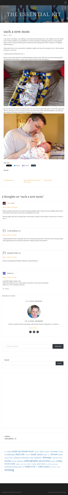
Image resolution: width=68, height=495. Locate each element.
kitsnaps (47, 457)
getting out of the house (21, 458)
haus (31, 458)
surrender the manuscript (52, 464)
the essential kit (34, 14)
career (37, 451)
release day (23, 464)
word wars (53, 467)
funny (60, 454)
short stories (41, 464)
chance (41, 451)
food (49, 454)
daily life (20, 454)
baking (9, 451)
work (58, 467)
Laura (9, 203)
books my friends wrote (23, 451)
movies (8, 461)
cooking (61, 451)
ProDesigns (62, 492)
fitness (45, 454)
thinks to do (30, 467)
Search (7, 360)
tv (36, 467)
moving (14, 461)
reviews (28, 464)
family (33, 454)
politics (53, 461)
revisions (33, 464)
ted (23, 467)
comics (47, 451)
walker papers (44, 467)
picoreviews (44, 461)
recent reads (10, 464)
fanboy (40, 455)
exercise (27, 454)
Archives (7, 436)
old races (20, 461)
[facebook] (30, 332)
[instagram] (37, 332)
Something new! (9, 180)
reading (59, 461)
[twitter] (34, 332)
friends (54, 454)
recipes (18, 464)
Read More (34, 328)
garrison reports (9, 457)
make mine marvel (57, 457)
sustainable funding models (13, 467)
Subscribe (58, 346)
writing (9, 469)
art (5, 451)
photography (31, 461)
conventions (54, 451)
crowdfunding (10, 454)
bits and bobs (48, 180)
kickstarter (38, 458)
